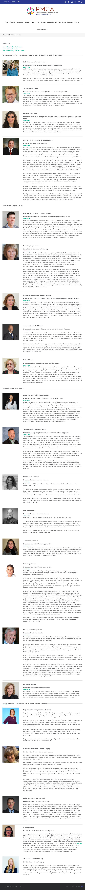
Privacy (22, 886)
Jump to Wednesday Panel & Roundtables (14, 51)
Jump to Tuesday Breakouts (10, 49)
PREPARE (79, 843)
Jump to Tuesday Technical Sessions (12, 47)
